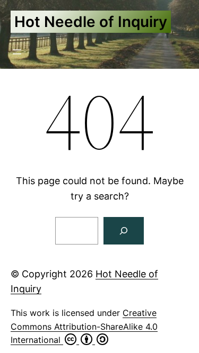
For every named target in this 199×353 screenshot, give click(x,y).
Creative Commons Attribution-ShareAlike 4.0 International (84, 326)
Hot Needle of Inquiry (90, 22)
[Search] (123, 231)
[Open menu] (17, 52)
